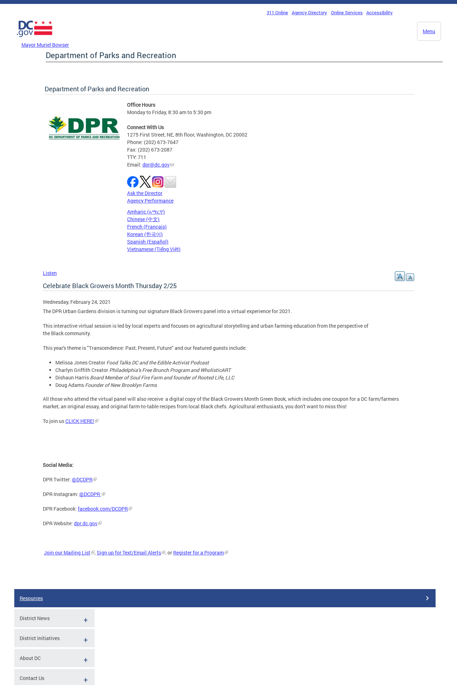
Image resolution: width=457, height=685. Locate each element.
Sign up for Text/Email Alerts (129, 552)
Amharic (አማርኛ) (146, 211)
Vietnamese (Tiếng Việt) (154, 249)
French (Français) (147, 226)
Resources (31, 598)
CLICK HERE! (79, 421)
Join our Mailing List (67, 552)
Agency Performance (150, 200)
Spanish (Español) (148, 241)
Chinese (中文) (143, 219)
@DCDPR (82, 479)
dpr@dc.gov (156, 164)
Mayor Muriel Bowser (45, 44)
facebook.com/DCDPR (103, 508)
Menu (429, 31)
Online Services (347, 12)
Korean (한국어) (145, 234)
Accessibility (379, 12)
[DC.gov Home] (34, 39)
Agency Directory (309, 12)
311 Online (277, 12)
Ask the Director (144, 193)
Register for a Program (198, 552)
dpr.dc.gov (85, 523)
